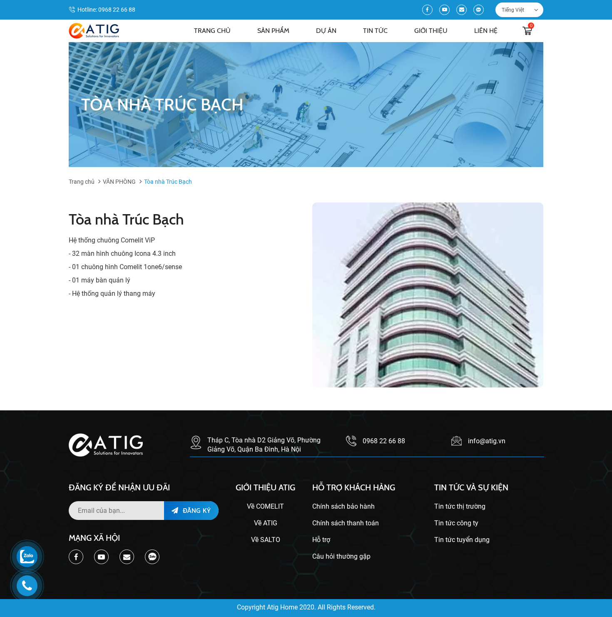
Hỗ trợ (321, 540)
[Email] (461, 10)
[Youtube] (444, 10)
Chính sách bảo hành (343, 506)
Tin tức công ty (456, 523)
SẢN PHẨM (273, 31)
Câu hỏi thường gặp (341, 556)
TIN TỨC (375, 31)
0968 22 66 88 (116, 9)
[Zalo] (478, 10)
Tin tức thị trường (459, 506)
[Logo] (94, 31)
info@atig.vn (486, 441)
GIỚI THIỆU (431, 31)
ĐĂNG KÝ (195, 510)
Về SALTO (265, 540)
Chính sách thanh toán (345, 523)
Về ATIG (265, 523)
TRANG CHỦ (212, 31)
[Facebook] (427, 10)
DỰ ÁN (326, 31)
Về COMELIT (265, 506)
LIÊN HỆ (486, 31)
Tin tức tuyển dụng (462, 540)
